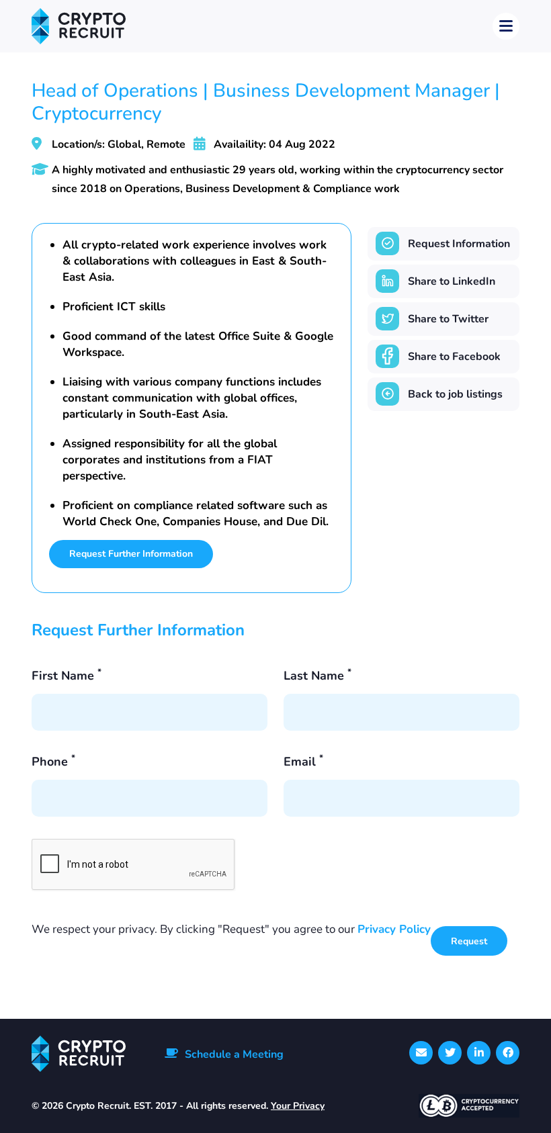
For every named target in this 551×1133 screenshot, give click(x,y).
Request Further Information (131, 553)
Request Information (459, 243)
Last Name (317, 676)
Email (303, 762)
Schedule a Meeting (234, 1054)
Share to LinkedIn (451, 281)
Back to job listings (455, 394)
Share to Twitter (448, 319)
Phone (53, 762)
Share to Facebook (454, 356)
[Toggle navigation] (506, 26)
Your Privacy (298, 1105)
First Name (66, 676)
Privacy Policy (394, 929)
